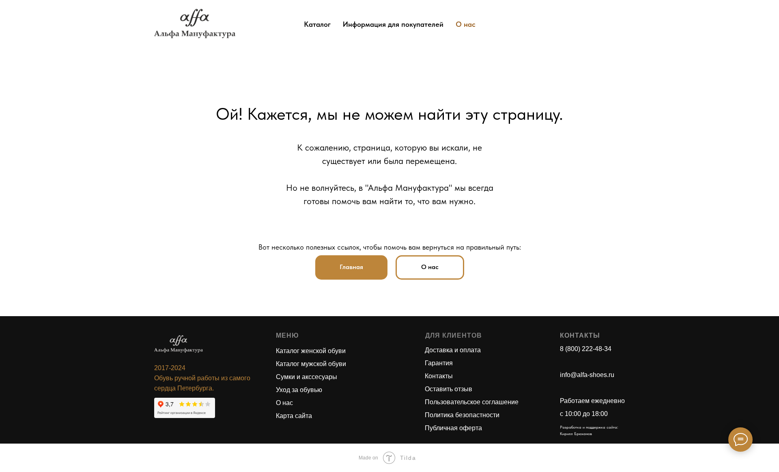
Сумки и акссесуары (306, 376)
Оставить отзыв (448, 389)
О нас (466, 24)
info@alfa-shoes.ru (587, 374)
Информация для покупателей (393, 24)
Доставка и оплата (453, 350)
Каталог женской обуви (311, 350)
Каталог (317, 24)
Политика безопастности (462, 415)
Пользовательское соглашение (472, 402)
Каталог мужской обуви (311, 363)
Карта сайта (294, 415)
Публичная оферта (453, 428)
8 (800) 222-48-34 (585, 348)
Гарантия (439, 363)
